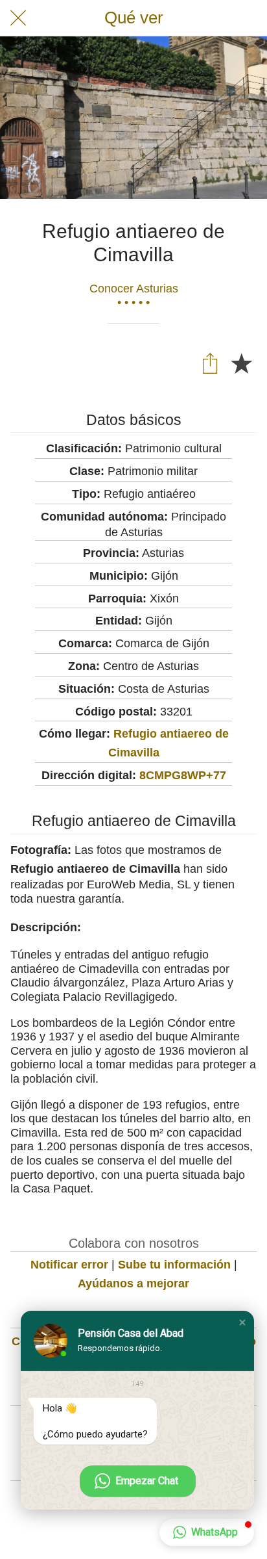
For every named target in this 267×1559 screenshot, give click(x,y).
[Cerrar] (18, 18)
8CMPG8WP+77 (182, 775)
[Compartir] (210, 362)
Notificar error (69, 1264)
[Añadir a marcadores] (241, 362)
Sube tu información (174, 1264)
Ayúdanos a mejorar (133, 1283)
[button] (242, 1322)
